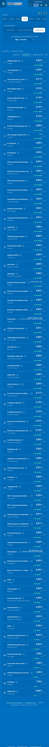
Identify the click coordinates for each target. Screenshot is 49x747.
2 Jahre (11, 19)
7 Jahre (45, 19)
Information (39, 1)
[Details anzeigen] (44, 62)
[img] (38, 74)
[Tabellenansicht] (30, 5)
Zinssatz (26, 55)
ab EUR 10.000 (39, 30)
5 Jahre (31, 19)
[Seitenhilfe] (46, 5)
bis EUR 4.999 (10, 30)
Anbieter (16, 55)
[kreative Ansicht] (41, 5)
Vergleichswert (38, 55)
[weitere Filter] (40, 13)
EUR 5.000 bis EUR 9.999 (24, 30)
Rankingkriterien (30, 702)
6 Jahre (38, 19)
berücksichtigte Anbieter (14, 702)
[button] (24, 62)
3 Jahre (18, 19)
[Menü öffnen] (3, 3)
